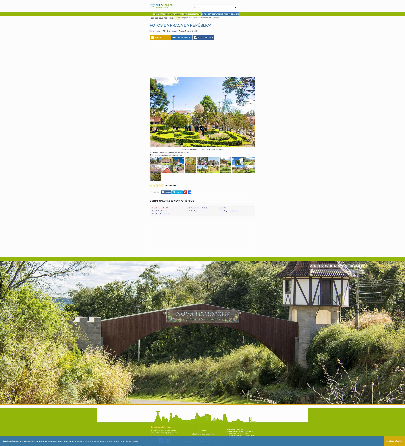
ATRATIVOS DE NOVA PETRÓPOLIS (337, 266)
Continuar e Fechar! (394, 441)
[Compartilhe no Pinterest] (185, 192)
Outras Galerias (184, 37)
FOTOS (175, 14)
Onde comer (214, 18)
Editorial (202, 430)
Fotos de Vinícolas (191, 211)
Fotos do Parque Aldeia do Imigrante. (229, 211)
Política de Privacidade (131, 441)
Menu (158, 37)
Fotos (178, 18)
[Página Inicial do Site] (151, 14)
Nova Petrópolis (172, 31)
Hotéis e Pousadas (200, 18)
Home (152, 31)
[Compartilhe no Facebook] (203, 37)
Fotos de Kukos (223, 208)
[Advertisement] (172, 57)
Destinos (158, 31)
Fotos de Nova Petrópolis (159, 211)
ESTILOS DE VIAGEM (195, 14)
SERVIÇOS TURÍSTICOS (215, 14)
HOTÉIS (204, 14)
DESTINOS (169, 14)
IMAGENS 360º (182, 14)
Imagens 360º (186, 18)
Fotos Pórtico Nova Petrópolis (160, 214)
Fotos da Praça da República (160, 208)
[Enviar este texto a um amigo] (190, 192)
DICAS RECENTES (159, 14)
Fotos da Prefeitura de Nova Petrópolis (197, 208)
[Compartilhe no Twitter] (177, 192)
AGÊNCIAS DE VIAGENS (231, 14)
